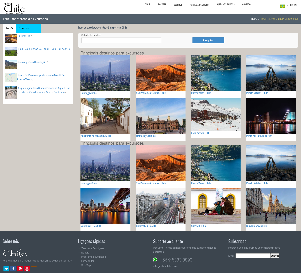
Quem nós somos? (226, 4)
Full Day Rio (24, 35)
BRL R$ (293, 5)
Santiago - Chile (89, 93)
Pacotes (162, 4)
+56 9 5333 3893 (176, 260)
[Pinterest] (20, 269)
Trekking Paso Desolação (32, 62)
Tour (147, 4)
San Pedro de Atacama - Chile (151, 93)
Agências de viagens (200, 4)
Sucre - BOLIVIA (199, 226)
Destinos (178, 4)
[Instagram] (34, 269)
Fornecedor (87, 261)
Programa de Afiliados (93, 256)
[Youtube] (27, 269)
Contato (246, 4)
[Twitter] (6, 269)
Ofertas (23, 28)
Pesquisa (208, 40)
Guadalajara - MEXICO (257, 226)
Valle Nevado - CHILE (201, 133)
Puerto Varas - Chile (201, 93)
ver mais (67, 260)
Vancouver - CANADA (91, 226)
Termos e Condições (93, 248)
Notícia (85, 252)
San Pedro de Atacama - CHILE (96, 136)
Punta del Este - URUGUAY (259, 136)
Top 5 (9, 28)
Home (254, 19)
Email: (232, 255)
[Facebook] (13, 269)
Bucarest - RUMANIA (146, 226)
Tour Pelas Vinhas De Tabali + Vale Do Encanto (44, 49)
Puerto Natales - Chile (257, 93)
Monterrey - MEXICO (146, 136)
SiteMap (86, 265)
